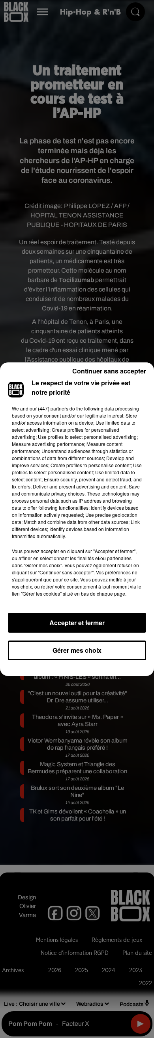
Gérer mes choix (77, 650)
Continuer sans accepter (109, 370)
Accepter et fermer (77, 622)
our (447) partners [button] (49, 408)
